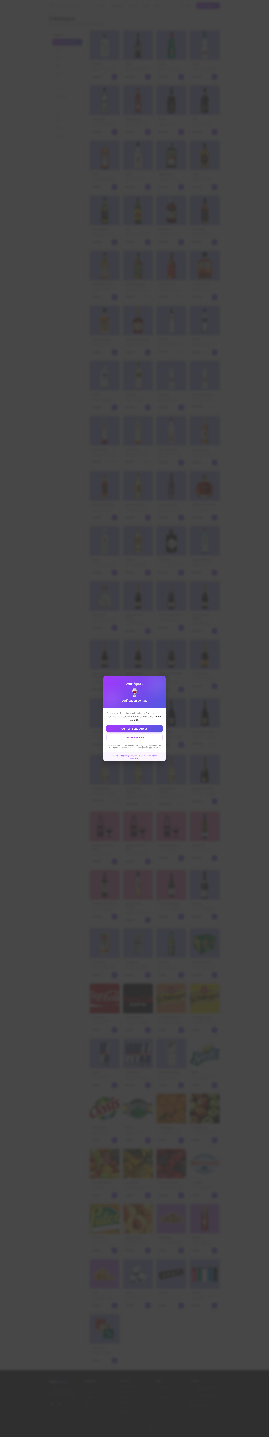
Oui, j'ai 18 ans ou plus (134, 728)
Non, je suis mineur (134, 737)
